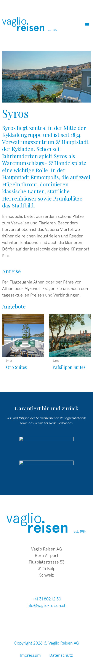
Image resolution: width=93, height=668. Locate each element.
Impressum (30, 655)
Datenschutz (61, 655)
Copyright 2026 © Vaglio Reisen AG (46, 643)
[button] (87, 24)
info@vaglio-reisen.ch (46, 605)
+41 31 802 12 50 (46, 599)
